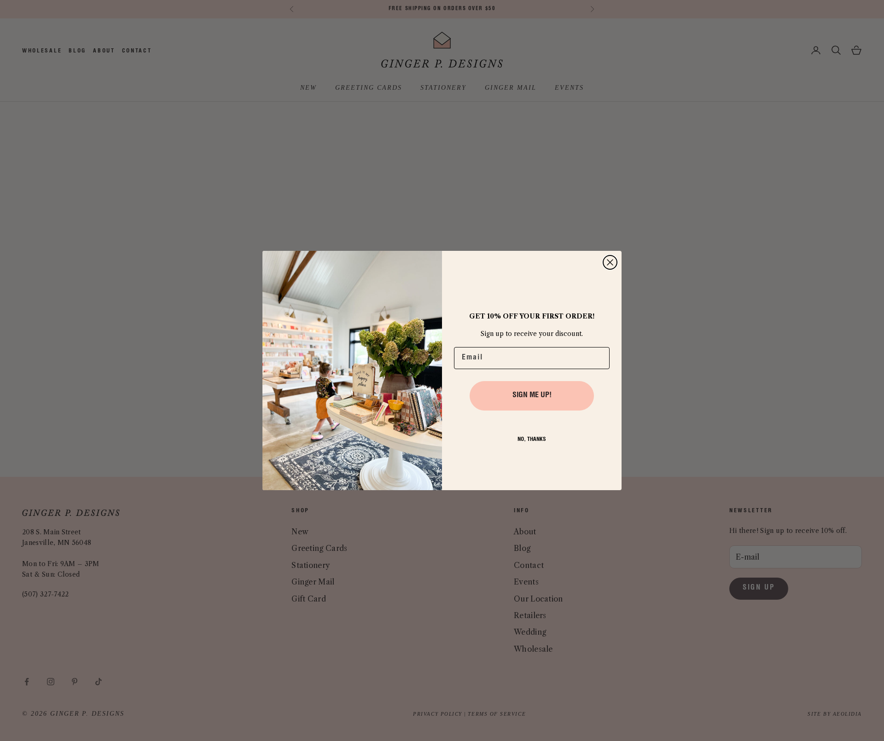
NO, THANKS (532, 439)
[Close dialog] (610, 262)
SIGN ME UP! (532, 395)
